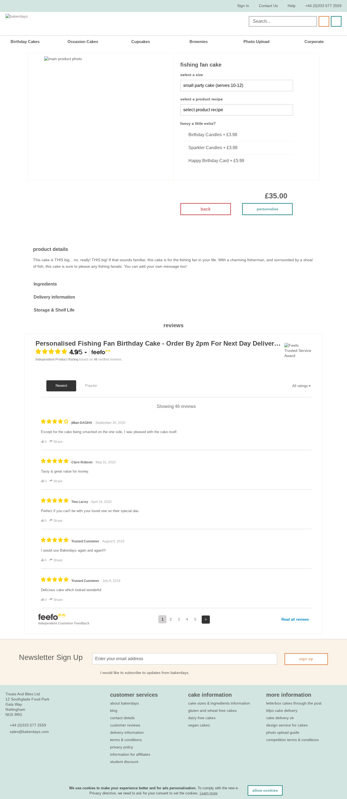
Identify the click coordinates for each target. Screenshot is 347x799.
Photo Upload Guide (282, 732)
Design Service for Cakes (287, 725)
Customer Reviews (125, 725)
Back (206, 209)
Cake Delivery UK (280, 718)
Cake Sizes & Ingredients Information (219, 703)
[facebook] (8, 747)
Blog (113, 710)
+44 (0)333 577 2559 (323, 6)
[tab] (173, 284)
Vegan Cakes (199, 725)
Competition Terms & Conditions (292, 740)
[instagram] (37, 747)
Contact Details (122, 718)
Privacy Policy (121, 747)
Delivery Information (127, 732)
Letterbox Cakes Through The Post (294, 703)
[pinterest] (28, 747)
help (291, 6)
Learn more (208, 793)
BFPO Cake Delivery (281, 710)
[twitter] (18, 747)
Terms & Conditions (126, 740)
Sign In (243, 6)
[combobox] (283, 21)
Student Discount (124, 761)
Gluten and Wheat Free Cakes (212, 710)
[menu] (173, 42)
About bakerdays (124, 703)
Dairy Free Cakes (202, 718)
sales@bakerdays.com (29, 731)
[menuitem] (29, 42)
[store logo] (60, 22)
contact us (268, 6)
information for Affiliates (130, 754)
